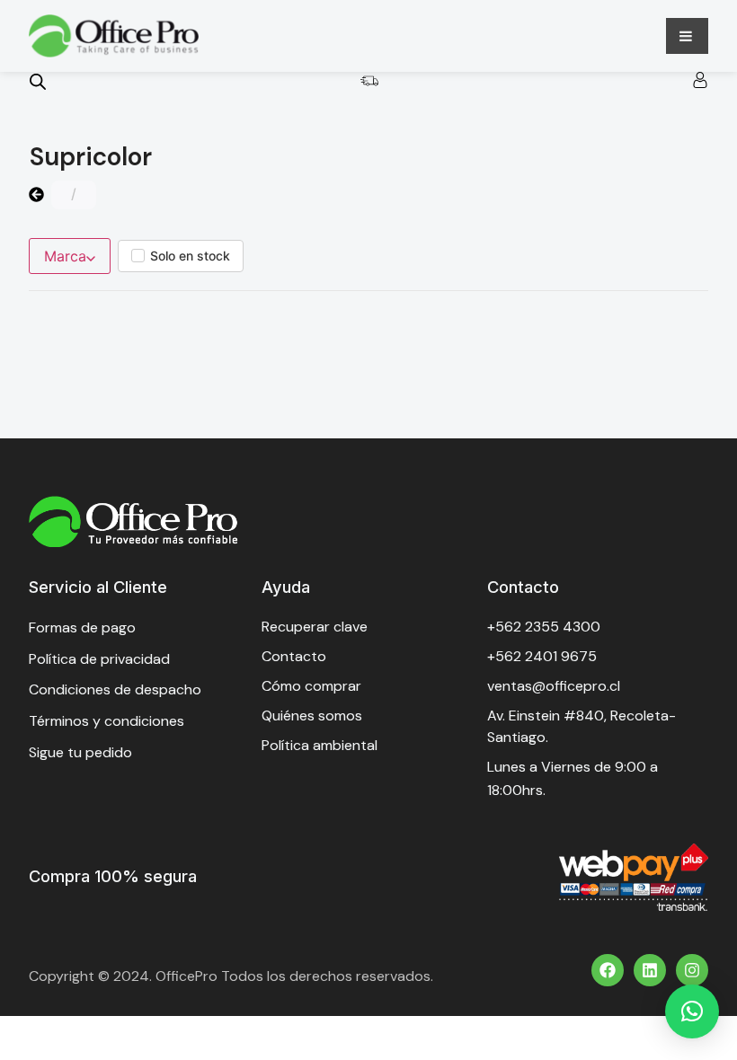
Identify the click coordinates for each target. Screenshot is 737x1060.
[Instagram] (692, 970)
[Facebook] (607, 970)
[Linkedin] (650, 970)
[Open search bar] (38, 81)
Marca (65, 256)
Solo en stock (190, 255)
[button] (692, 1011)
